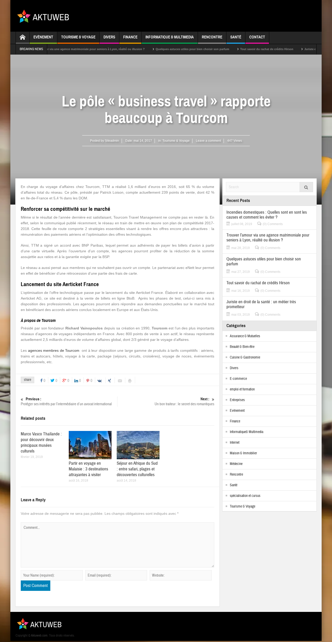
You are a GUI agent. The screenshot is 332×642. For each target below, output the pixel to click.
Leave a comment (208, 141)
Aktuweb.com (39, 635)
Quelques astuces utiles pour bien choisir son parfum (175, 49)
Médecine (236, 464)
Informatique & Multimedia (170, 37)
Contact (257, 37)
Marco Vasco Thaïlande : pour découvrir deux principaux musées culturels (41, 442)
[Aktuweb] (45, 16)
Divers (109, 37)
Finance (130, 37)
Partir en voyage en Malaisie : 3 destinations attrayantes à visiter (88, 469)
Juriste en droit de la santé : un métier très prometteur (261, 304)
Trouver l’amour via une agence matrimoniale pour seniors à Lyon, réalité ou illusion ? (69, 49)
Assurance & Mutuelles (245, 336)
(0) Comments (273, 224)
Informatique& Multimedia (246, 432)
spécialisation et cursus (245, 496)
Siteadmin (112, 141)
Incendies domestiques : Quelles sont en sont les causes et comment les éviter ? (266, 215)
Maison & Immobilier (243, 453)
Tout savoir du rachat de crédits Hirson (249, 49)
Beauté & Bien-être (242, 346)
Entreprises (237, 400)
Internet (234, 442)
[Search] (306, 187)
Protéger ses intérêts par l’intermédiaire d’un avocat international (66, 402)
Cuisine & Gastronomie (245, 357)
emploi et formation (242, 389)
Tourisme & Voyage (78, 37)
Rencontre (212, 37)
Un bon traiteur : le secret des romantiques (184, 402)
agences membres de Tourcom (54, 350)
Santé (235, 37)
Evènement (43, 37)
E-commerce (238, 378)
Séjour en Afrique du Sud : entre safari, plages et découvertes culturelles (137, 469)
